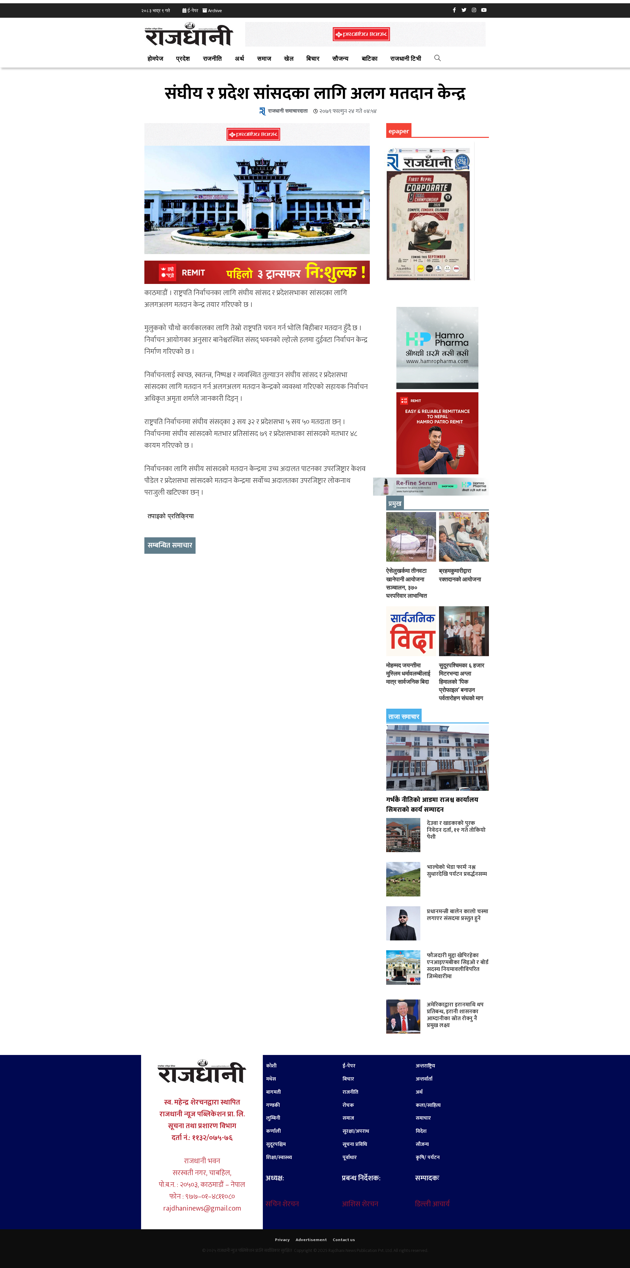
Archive (215, 10)
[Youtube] (484, 10)
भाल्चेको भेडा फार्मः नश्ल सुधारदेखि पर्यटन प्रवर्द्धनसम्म (457, 870)
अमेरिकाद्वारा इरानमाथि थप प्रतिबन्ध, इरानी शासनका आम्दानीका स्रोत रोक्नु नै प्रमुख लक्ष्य (455, 1015)
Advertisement (311, 1239)
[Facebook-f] (454, 10)
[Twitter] (464, 10)
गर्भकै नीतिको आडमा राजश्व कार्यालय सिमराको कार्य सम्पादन (432, 804)
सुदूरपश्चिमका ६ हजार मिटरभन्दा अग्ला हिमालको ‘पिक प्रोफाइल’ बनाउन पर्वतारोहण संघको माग (461, 682)
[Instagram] (474, 10)
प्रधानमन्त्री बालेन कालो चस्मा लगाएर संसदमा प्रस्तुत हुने (457, 915)
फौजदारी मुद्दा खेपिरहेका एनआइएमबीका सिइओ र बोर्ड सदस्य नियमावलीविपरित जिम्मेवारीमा (458, 966)
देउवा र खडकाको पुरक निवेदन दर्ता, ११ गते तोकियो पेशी (456, 830)
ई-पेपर (192, 10)
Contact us (344, 1239)
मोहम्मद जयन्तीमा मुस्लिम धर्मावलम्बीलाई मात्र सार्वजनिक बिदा (408, 673)
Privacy (282, 1239)
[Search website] (437, 59)
